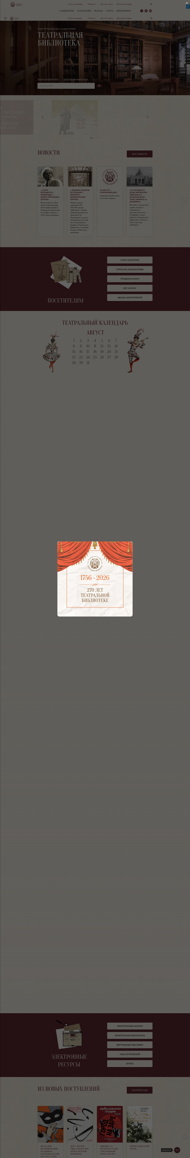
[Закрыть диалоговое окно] (187, 3)
